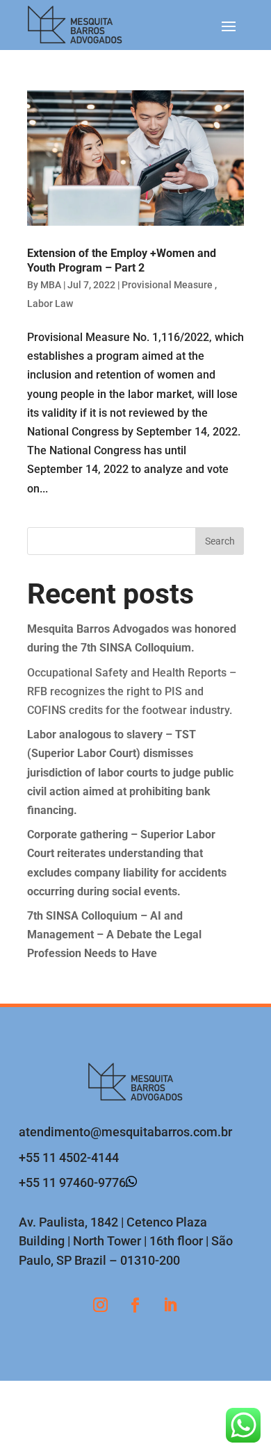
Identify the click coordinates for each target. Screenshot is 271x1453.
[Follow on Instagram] (100, 1305)
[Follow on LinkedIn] (170, 1305)
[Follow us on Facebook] (135, 1305)
